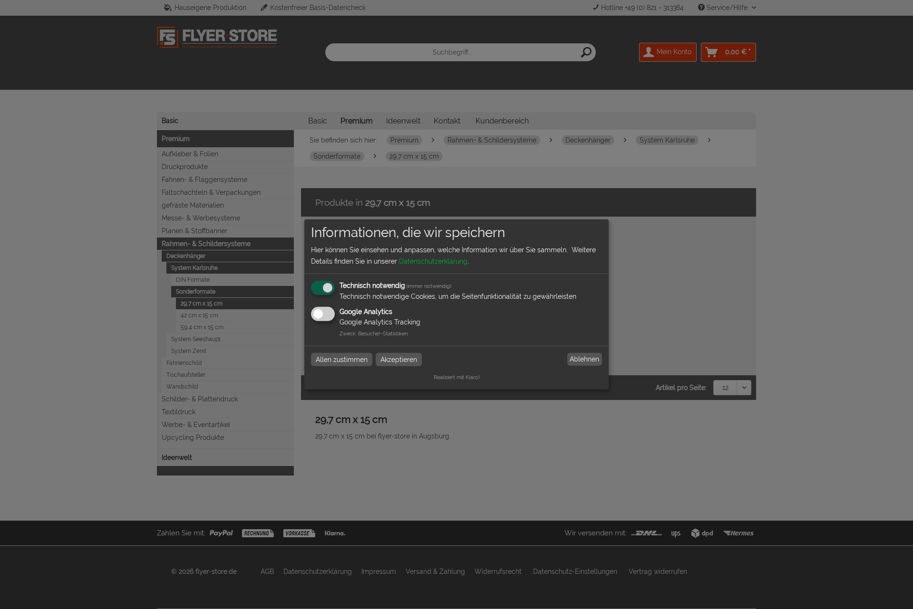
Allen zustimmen (342, 359)
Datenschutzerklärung (433, 261)
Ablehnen (584, 359)
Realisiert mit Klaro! (457, 377)
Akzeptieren (398, 359)
